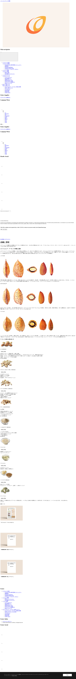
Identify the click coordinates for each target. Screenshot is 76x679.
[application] (38, 675)
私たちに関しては (6, 85)
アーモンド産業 (6, 71)
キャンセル (5, 229)
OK (1, 229)
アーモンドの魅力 (6, 63)
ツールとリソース (6, 76)
